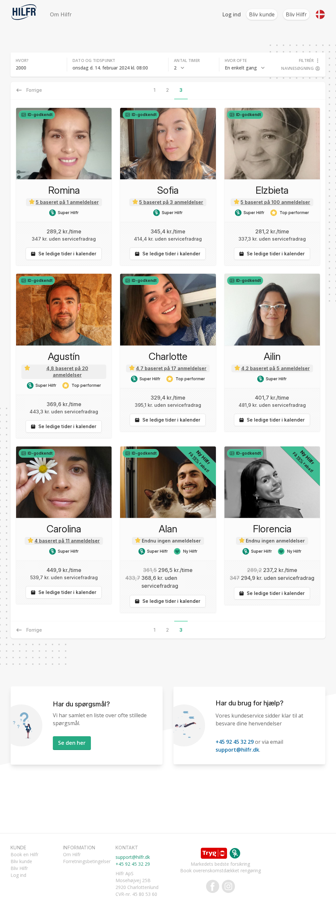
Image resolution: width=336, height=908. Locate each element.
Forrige (34, 630)
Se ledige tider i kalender (67, 253)
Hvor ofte (236, 60)
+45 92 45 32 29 (235, 741)
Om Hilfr (61, 14)
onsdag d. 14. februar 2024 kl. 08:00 (110, 68)
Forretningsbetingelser (87, 861)
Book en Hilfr (24, 854)
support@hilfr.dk (237, 749)
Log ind (231, 14)
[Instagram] (227, 886)
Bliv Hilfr (296, 14)
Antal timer (187, 60)
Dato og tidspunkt (94, 60)
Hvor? (22, 60)
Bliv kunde (262, 14)
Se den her (72, 742)
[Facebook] (212, 886)
